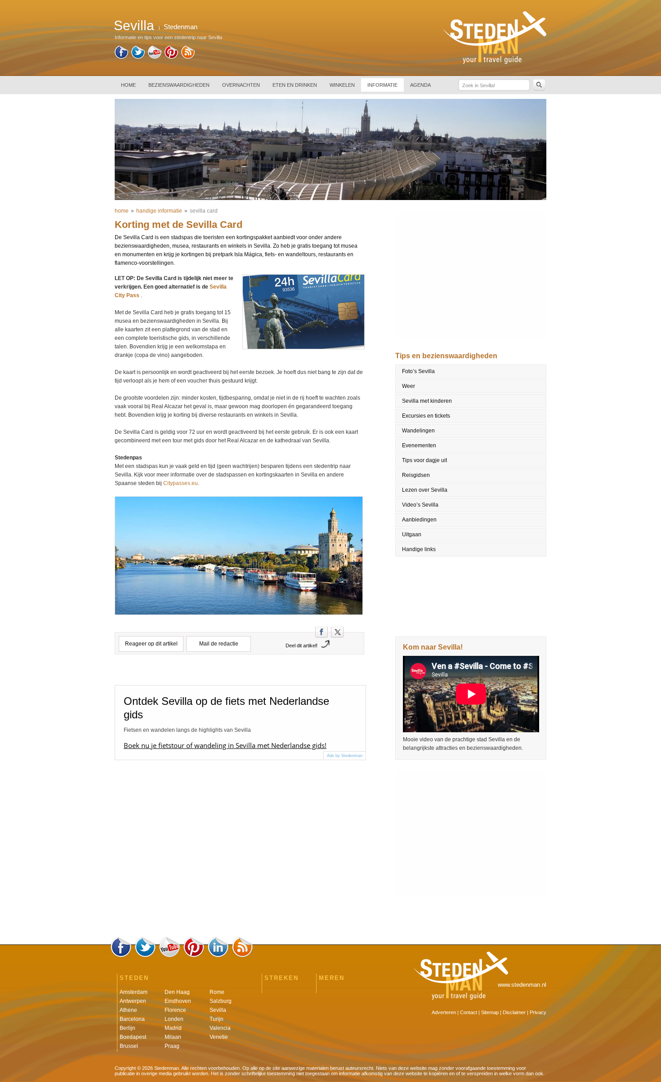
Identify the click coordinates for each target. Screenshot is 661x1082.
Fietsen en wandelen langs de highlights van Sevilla (187, 730)
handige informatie (159, 211)
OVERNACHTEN (241, 85)
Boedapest (133, 1037)
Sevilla (218, 1010)
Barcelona (132, 1019)
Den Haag (177, 992)
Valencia (220, 1028)
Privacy (538, 1012)
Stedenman (180, 27)
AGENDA (420, 85)
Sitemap (490, 1012)
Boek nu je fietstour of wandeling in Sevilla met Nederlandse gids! (225, 745)
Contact (468, 1012)
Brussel (129, 1046)
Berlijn (127, 1028)
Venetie (219, 1037)
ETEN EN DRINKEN (294, 85)
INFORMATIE (382, 85)
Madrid (173, 1028)
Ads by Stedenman (344, 755)
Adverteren (444, 1012)
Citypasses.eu (180, 483)
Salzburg (221, 1001)
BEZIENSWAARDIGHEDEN (179, 85)
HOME (128, 85)
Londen (174, 1019)
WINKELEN (342, 85)
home (122, 211)
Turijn (216, 1019)
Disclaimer (514, 1012)
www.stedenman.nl (522, 984)
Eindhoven (178, 1001)
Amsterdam (133, 992)
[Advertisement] (471, 275)
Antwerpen (133, 1001)
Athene (128, 1010)
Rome (217, 992)
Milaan (173, 1037)
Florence (175, 1010)
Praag (172, 1046)
